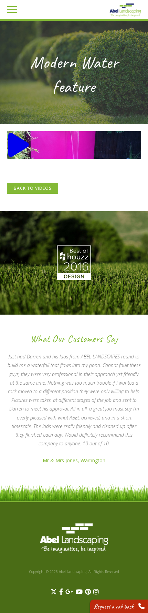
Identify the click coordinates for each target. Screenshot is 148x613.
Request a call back (114, 606)
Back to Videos (32, 188)
